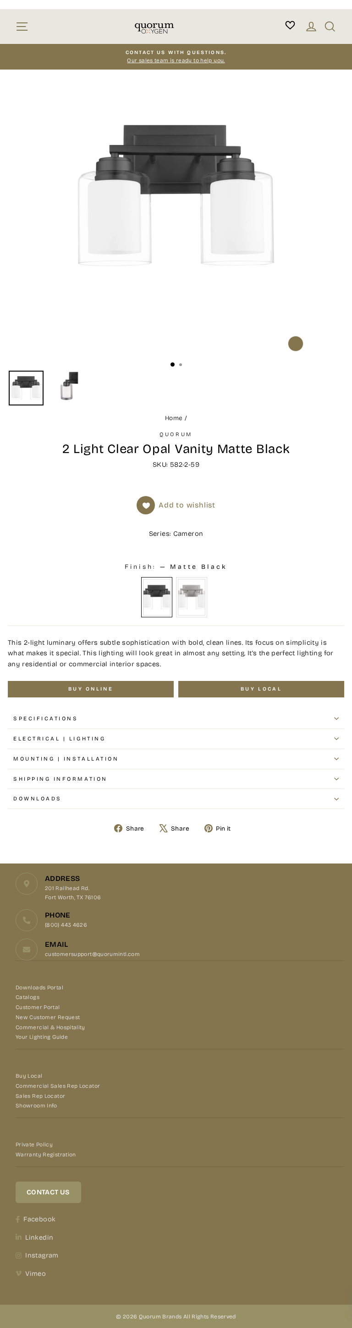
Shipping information (60, 779)
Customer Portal (38, 1007)
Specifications (45, 718)
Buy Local (29, 1076)
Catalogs (27, 997)
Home (173, 418)
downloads (37, 798)
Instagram (41, 1255)
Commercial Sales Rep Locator (58, 1086)
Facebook (39, 1219)
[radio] (156, 597)
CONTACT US (48, 1192)
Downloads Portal (39, 987)
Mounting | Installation (66, 759)
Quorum (176, 434)
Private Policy (34, 1144)
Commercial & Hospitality (50, 1027)
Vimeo (35, 1273)
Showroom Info (36, 1105)
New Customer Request (48, 1017)
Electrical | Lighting (59, 738)
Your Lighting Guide (42, 1037)
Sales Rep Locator (40, 1096)
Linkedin (39, 1237)
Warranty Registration (46, 1154)
